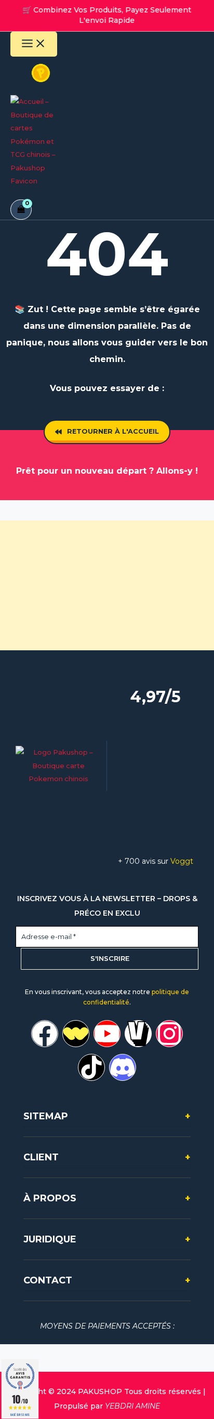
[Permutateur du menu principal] (33, 44)
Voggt (181, 861)
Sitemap (107, 1116)
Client (107, 1157)
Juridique (107, 1239)
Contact (107, 1280)
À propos (107, 1198)
